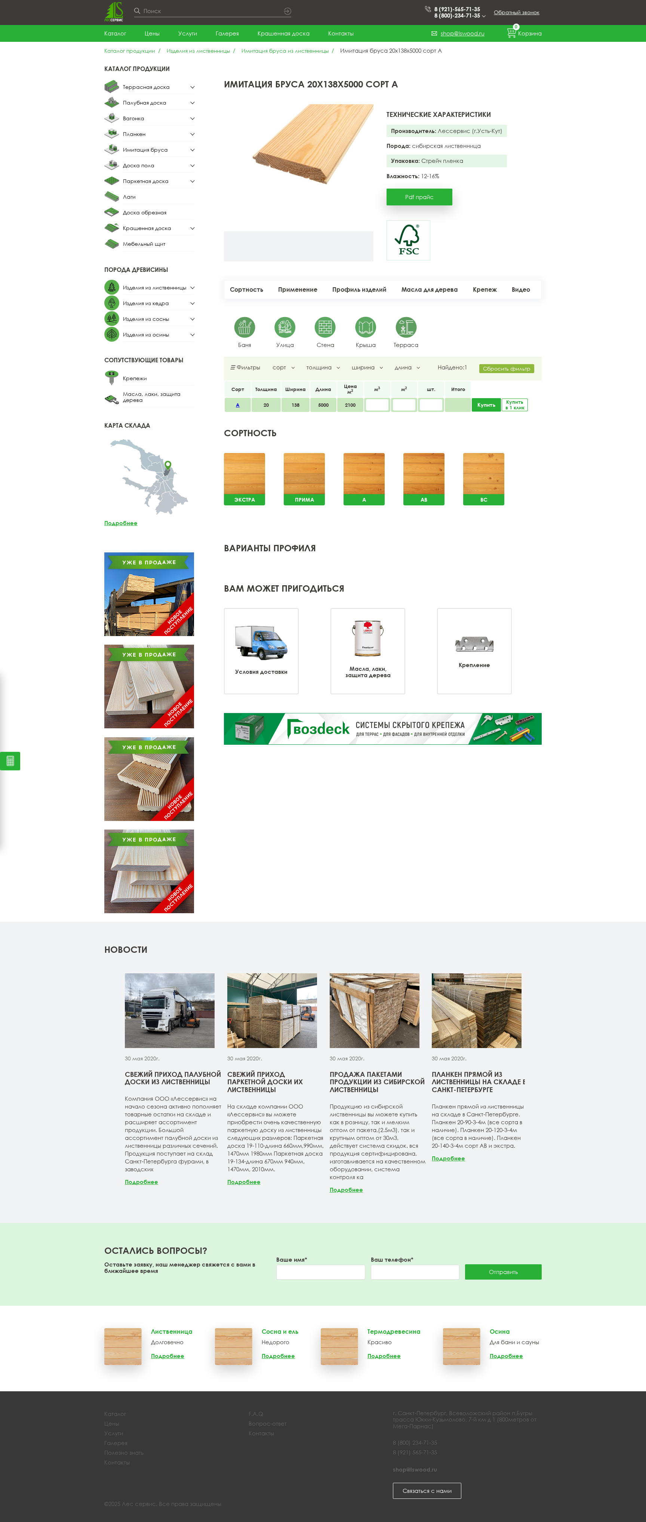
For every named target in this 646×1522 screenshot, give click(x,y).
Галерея (227, 33)
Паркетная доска (146, 181)
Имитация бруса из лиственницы (285, 50)
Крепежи (135, 378)
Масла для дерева (430, 289)
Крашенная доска (284, 33)
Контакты (341, 33)
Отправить (503, 1271)
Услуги (187, 33)
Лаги (129, 196)
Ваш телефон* (392, 1259)
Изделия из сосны (146, 319)
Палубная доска (144, 102)
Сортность (246, 289)
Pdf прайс (419, 196)
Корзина (528, 32)
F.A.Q (256, 1413)
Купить (486, 405)
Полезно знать (124, 1452)
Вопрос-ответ (268, 1423)
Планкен (134, 134)
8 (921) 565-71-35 (415, 1452)
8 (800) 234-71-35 (415, 1442)
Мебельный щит (144, 244)
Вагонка (133, 118)
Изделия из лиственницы (198, 50)
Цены (152, 33)
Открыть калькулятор (10, 760)
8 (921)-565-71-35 (457, 9)
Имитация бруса (145, 149)
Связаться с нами (427, 1490)
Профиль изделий (359, 289)
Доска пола (138, 165)
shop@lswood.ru (463, 33)
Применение (297, 289)
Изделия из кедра (146, 303)
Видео (521, 289)
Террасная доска (146, 87)
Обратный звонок (516, 12)
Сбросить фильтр (506, 368)
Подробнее (121, 523)
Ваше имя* (291, 1259)
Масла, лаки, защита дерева (152, 397)
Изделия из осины (146, 334)
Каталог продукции (129, 50)
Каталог (115, 33)
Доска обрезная (144, 212)
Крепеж (485, 289)
